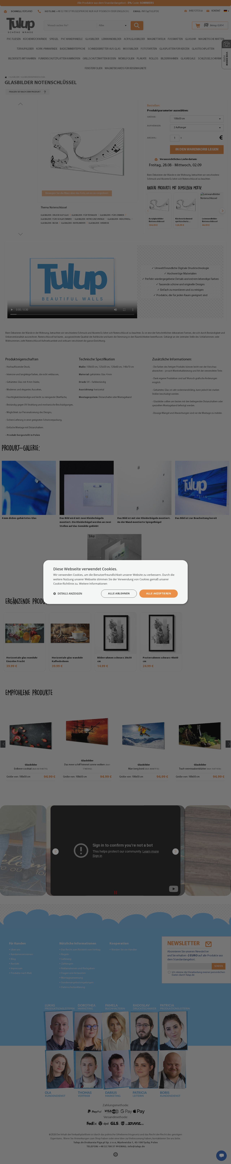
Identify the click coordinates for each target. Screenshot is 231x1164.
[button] (67, 594)
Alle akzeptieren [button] (158, 593)
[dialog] (115, 582)
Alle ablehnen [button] (119, 593)
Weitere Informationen (93, 584)
